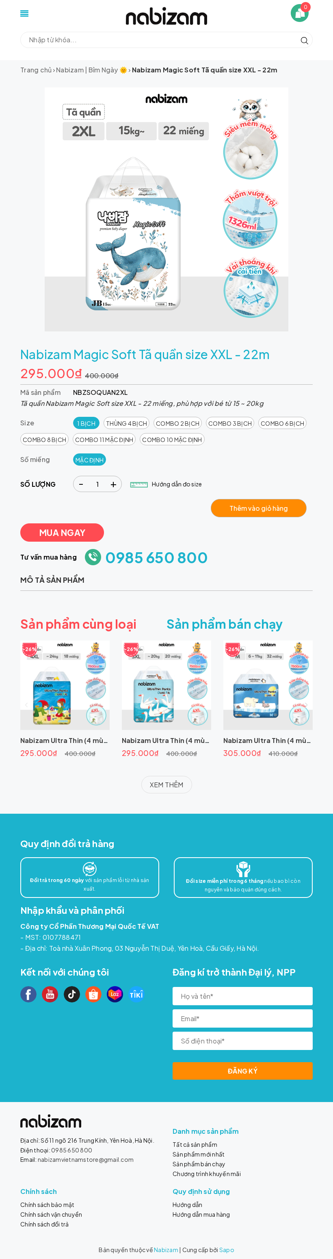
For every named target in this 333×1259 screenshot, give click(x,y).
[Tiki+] (136, 994)
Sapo (226, 1249)
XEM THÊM (167, 784)
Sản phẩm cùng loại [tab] (78, 624)
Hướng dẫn (187, 1204)
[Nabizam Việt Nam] (166, 15)
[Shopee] (93, 994)
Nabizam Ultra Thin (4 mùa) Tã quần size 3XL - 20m (205, 740)
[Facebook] (28, 994)
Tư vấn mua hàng (48, 557)
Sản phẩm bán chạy (199, 1164)
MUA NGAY (62, 532)
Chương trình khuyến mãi (207, 1173)
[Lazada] (115, 994)
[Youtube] (50, 994)
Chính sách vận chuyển (51, 1214)
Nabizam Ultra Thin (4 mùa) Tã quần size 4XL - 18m (102, 740)
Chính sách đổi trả (44, 1224)
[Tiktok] (72, 994)
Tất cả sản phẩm (195, 1144)
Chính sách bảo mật (47, 1204)
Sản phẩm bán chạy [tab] (224, 624)
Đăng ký (242, 1071)
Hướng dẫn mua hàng (201, 1214)
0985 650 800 (156, 557)
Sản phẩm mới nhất (199, 1154)
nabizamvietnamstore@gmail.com (86, 1159)
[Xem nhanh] (65, 685)
